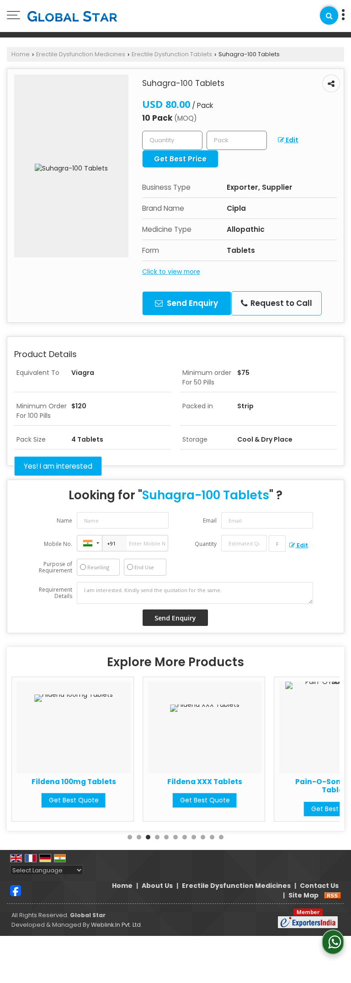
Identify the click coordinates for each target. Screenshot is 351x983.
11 (221, 837)
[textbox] (237, 140)
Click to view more (171, 271)
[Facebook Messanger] (15, 890)
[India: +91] (89, 543)
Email (210, 520)
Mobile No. (58, 544)
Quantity (206, 544)
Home (20, 54)
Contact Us (319, 885)
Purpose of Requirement (55, 567)
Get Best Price (180, 159)
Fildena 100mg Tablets (74, 781)
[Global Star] (72, 16)
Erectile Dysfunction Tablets (172, 54)
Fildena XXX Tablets (204, 781)
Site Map (303, 895)
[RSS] (332, 895)
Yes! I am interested (58, 466)
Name (64, 520)
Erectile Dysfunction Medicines (80, 54)
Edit (291, 139)
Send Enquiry (191, 303)
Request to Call (280, 303)
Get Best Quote (74, 800)
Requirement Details (55, 593)
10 (212, 837)
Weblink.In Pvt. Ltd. (116, 925)
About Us (157, 885)
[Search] (329, 15)
